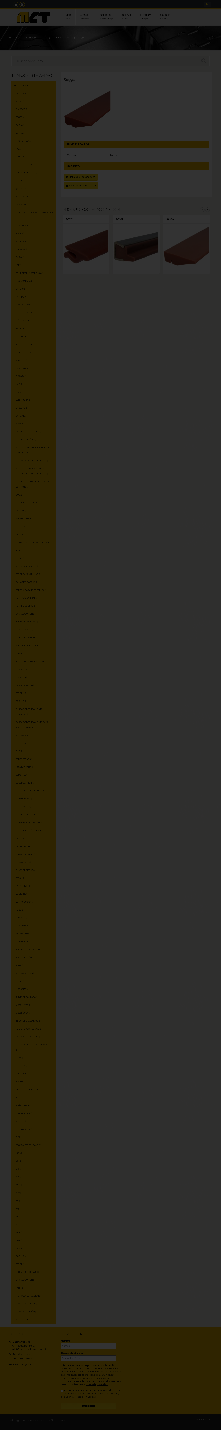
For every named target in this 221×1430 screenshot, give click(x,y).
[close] (183, 675)
